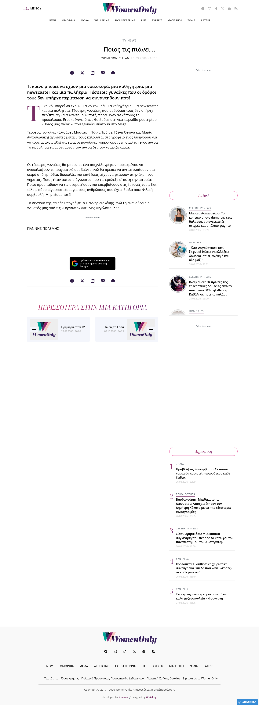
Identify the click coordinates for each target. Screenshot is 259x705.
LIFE (143, 20)
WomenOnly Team (115, 58)
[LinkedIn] (92, 73)
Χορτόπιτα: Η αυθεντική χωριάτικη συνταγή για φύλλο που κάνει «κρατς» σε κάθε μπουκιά (204, 568)
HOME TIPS (196, 311)
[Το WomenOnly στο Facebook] (201, 9)
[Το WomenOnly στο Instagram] (208, 9)
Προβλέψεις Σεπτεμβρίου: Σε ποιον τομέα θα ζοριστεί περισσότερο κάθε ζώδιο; (203, 473)
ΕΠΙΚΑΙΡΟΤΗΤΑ (185, 494)
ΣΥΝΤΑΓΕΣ (182, 558)
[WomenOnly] (130, 8)
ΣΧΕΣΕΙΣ (157, 20)
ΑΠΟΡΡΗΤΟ (249, 702)
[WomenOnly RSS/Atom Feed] (235, 9)
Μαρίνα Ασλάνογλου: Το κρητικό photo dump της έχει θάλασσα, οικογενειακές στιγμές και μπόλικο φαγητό (210, 219)
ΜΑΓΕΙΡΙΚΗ (175, 20)
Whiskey (151, 697)
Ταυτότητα (51, 678)
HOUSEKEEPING (125, 20)
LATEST (205, 20)
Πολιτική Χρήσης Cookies (163, 678)
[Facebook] (72, 73)
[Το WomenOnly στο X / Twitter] (221, 9)
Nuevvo (123, 697)
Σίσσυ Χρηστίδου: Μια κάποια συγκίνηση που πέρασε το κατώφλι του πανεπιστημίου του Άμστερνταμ (205, 538)
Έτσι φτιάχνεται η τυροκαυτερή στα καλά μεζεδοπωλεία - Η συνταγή (202, 596)
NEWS (52, 20)
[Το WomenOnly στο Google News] (228, 9)
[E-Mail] (103, 73)
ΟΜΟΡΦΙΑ (68, 20)
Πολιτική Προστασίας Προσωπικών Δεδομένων (112, 678)
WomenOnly (129, 638)
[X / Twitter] (82, 73)
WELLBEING (101, 20)
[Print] (113, 73)
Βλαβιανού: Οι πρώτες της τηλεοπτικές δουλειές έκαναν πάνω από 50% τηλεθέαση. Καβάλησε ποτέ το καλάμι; (210, 288)
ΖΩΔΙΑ (191, 20)
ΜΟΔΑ (85, 20)
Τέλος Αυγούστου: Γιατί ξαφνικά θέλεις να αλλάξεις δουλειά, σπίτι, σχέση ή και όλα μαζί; (209, 254)
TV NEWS (129, 40)
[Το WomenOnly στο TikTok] (215, 9)
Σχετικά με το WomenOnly (200, 678)
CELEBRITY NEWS (200, 208)
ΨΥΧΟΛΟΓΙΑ (196, 242)
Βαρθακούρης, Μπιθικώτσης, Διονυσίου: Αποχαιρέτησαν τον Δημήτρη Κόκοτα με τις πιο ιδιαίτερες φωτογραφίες (203, 505)
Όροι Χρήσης (69, 678)
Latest (203, 195)
